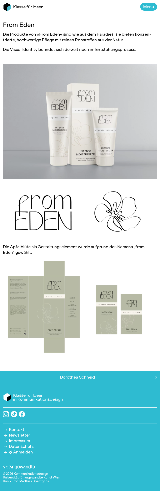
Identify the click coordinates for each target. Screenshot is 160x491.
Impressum (19, 440)
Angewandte (19, 467)
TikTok (14, 414)
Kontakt (16, 429)
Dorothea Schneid (77, 377)
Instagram (6, 414)
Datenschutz (21, 446)
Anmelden (23, 451)
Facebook (22, 414)
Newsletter (19, 435)
